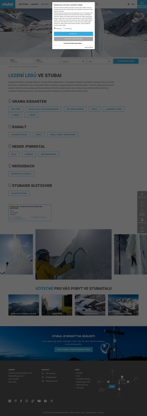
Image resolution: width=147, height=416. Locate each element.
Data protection (89, 47)
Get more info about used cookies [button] (73, 43)
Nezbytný (59, 28)
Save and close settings (73, 39)
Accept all (74, 34)
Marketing (69, 28)
